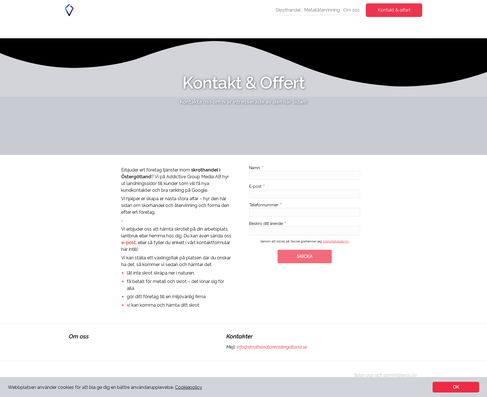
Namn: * (256, 168)
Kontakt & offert (394, 10)
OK (456, 387)
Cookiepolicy (188, 387)
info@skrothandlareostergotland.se (272, 347)
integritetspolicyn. (336, 241)
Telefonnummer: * (265, 205)
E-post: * (257, 186)
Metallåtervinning (322, 10)
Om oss (351, 10)
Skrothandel (288, 10)
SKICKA (305, 256)
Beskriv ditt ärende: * (267, 223)
